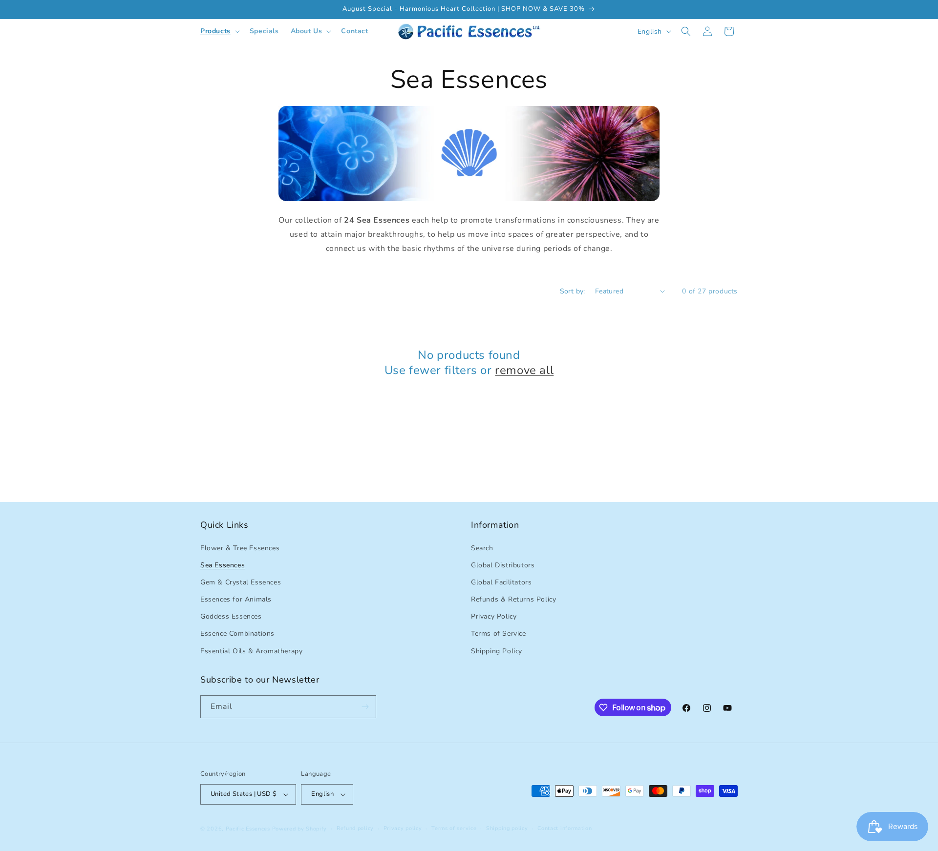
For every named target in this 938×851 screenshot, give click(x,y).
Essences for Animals (236, 599)
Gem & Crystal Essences (240, 582)
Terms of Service (498, 633)
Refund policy (355, 828)
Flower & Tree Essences (239, 548)
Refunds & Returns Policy (513, 599)
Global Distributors (502, 565)
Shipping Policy (496, 651)
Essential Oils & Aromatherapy (251, 651)
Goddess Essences (231, 616)
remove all (524, 370)
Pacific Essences (248, 828)
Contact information (564, 828)
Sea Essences (222, 565)
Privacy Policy (493, 616)
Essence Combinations (237, 633)
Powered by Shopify (299, 828)
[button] (219, 31)
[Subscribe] (365, 706)
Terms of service (453, 828)
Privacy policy (403, 828)
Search (482, 548)
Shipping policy (507, 828)
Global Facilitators (501, 582)
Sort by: (572, 291)
